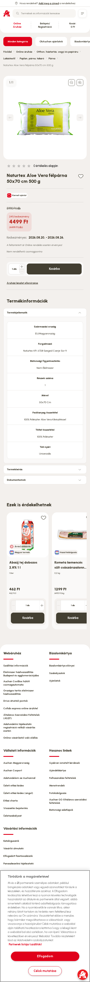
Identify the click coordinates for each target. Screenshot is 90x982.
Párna (52, 58)
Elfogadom (45, 956)
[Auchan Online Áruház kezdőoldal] (6, 13)
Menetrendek (57, 785)
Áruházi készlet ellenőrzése (22, 283)
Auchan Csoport (12, 770)
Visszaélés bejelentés (15, 808)
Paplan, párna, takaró (32, 58)
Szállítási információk (15, 665)
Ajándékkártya (57, 770)
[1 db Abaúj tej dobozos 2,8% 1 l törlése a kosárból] (13, 605)
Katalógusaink (11, 840)
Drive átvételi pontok (15, 700)
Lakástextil (9, 58)
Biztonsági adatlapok (61, 809)
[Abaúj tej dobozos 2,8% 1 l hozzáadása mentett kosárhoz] (43, 517)
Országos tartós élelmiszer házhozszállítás (18, 692)
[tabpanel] (45, 388)
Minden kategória (18, 41)
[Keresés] (17, 13)
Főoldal (7, 51)
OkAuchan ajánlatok (51, 41)
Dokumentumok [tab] (16, 479)
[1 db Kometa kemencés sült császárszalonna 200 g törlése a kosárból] (58, 605)
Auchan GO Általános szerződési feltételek (68, 801)
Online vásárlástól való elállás (20, 737)
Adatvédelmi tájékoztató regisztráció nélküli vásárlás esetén (19, 727)
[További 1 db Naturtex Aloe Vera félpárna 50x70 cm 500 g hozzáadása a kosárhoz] (21, 266)
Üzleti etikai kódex (13, 785)
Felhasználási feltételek (62, 778)
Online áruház (24, 51)
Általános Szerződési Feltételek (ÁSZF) (21, 716)
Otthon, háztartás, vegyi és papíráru (57, 51)
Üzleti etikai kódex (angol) (18, 793)
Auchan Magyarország (16, 762)
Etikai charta (10, 800)
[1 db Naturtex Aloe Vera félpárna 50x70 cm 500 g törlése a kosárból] (21, 271)
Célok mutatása (45, 971)
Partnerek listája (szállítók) (25, 944)
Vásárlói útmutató (13, 848)
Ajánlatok (54, 680)
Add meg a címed (49, 3)
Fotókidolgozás (57, 793)
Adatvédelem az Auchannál (19, 778)
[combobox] (44, 13)
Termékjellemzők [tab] (17, 312)
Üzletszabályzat (12, 815)
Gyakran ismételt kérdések (64, 762)
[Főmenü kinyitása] (82, 13)
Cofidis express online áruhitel (20, 708)
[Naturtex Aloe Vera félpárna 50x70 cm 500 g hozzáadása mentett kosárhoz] (80, 176)
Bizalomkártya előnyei (62, 665)
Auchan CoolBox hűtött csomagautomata (16, 683)
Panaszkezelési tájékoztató (18, 863)
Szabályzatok (57, 673)
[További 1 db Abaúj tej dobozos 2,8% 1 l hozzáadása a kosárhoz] (42, 605)
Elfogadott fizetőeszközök (18, 856)
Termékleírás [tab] (14, 469)
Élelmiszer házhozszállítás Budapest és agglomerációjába (21, 674)
